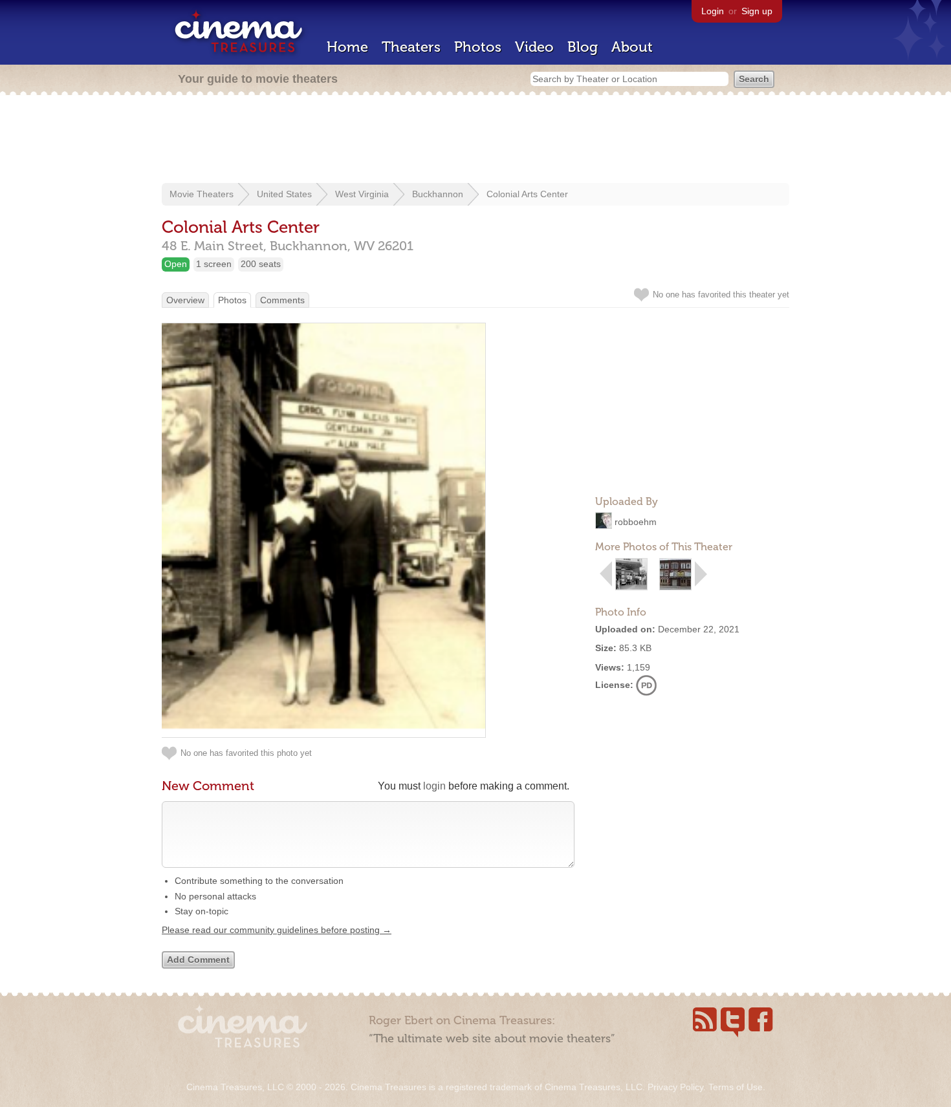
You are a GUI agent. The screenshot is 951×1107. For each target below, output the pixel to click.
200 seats (261, 264)
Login (712, 11)
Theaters (411, 47)
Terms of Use (735, 1087)
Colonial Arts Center (527, 194)
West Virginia (362, 194)
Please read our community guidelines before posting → (276, 930)
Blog (582, 47)
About (632, 47)
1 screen (214, 264)
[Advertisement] (475, 140)
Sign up (756, 11)
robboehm (636, 522)
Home (347, 47)
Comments (282, 300)
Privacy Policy (675, 1087)
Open (175, 264)
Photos (477, 47)
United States (284, 194)
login (434, 785)
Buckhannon (437, 194)
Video (534, 47)
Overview (185, 300)
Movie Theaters (201, 194)
